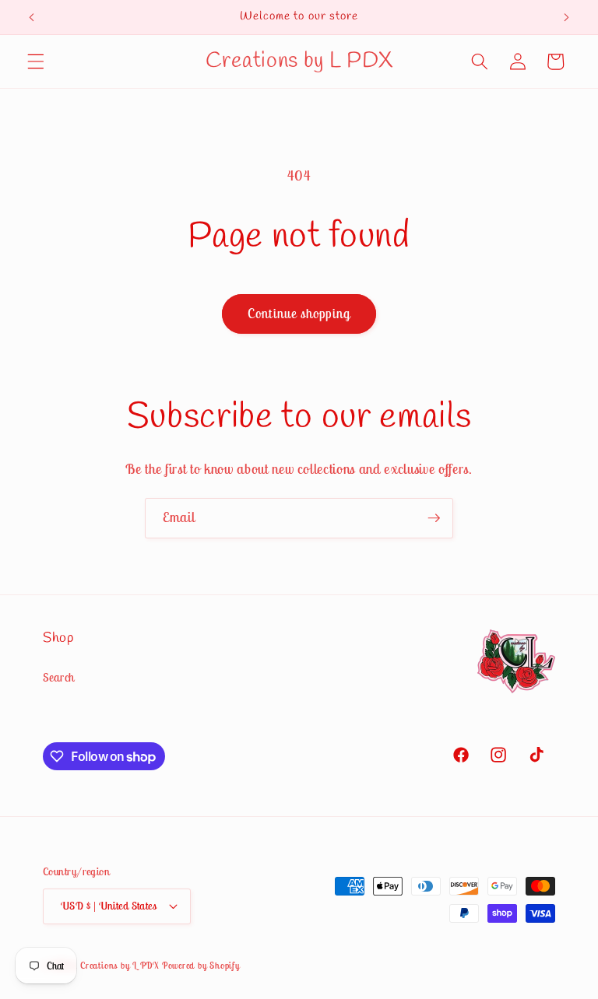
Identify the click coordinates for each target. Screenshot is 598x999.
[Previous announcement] (32, 17)
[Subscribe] (433, 518)
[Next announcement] (566, 17)
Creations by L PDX (119, 965)
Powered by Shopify (201, 965)
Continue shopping (299, 313)
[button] (36, 61)
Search (59, 677)
